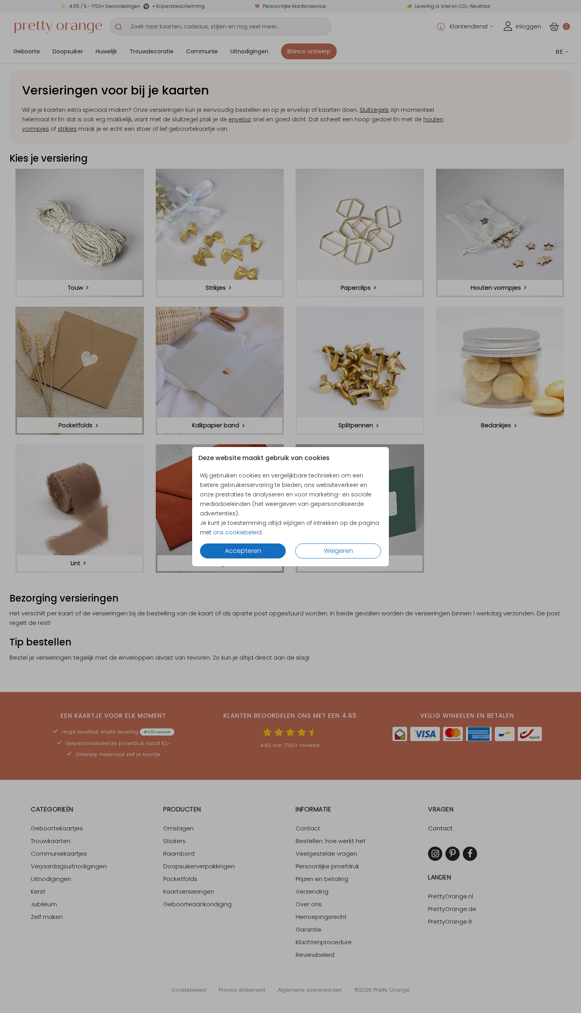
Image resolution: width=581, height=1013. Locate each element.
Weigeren (338, 550)
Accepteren (243, 550)
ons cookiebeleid (237, 532)
